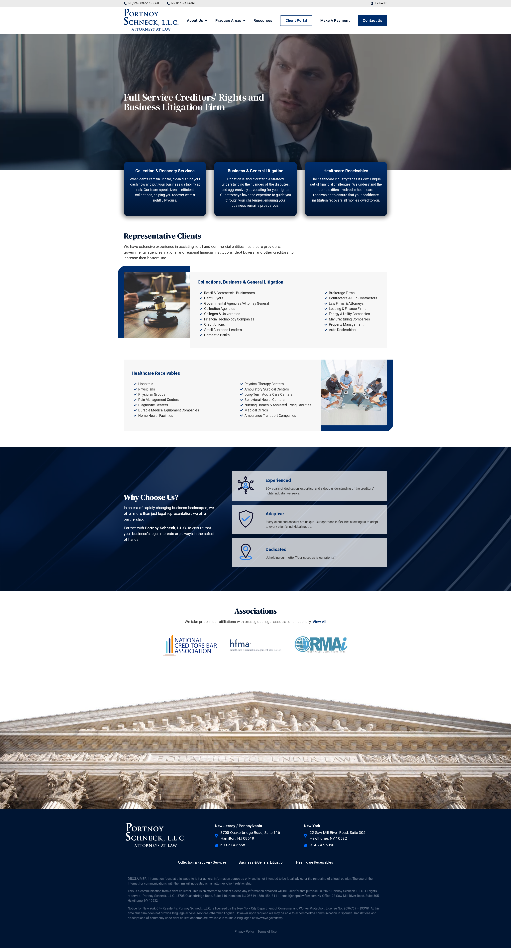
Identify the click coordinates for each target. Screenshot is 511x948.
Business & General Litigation (255, 170)
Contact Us (372, 20)
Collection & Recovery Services (165, 170)
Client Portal (296, 20)
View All (319, 621)
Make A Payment (335, 20)
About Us (195, 20)
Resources (263, 20)
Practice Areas (228, 20)
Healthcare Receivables (346, 170)
